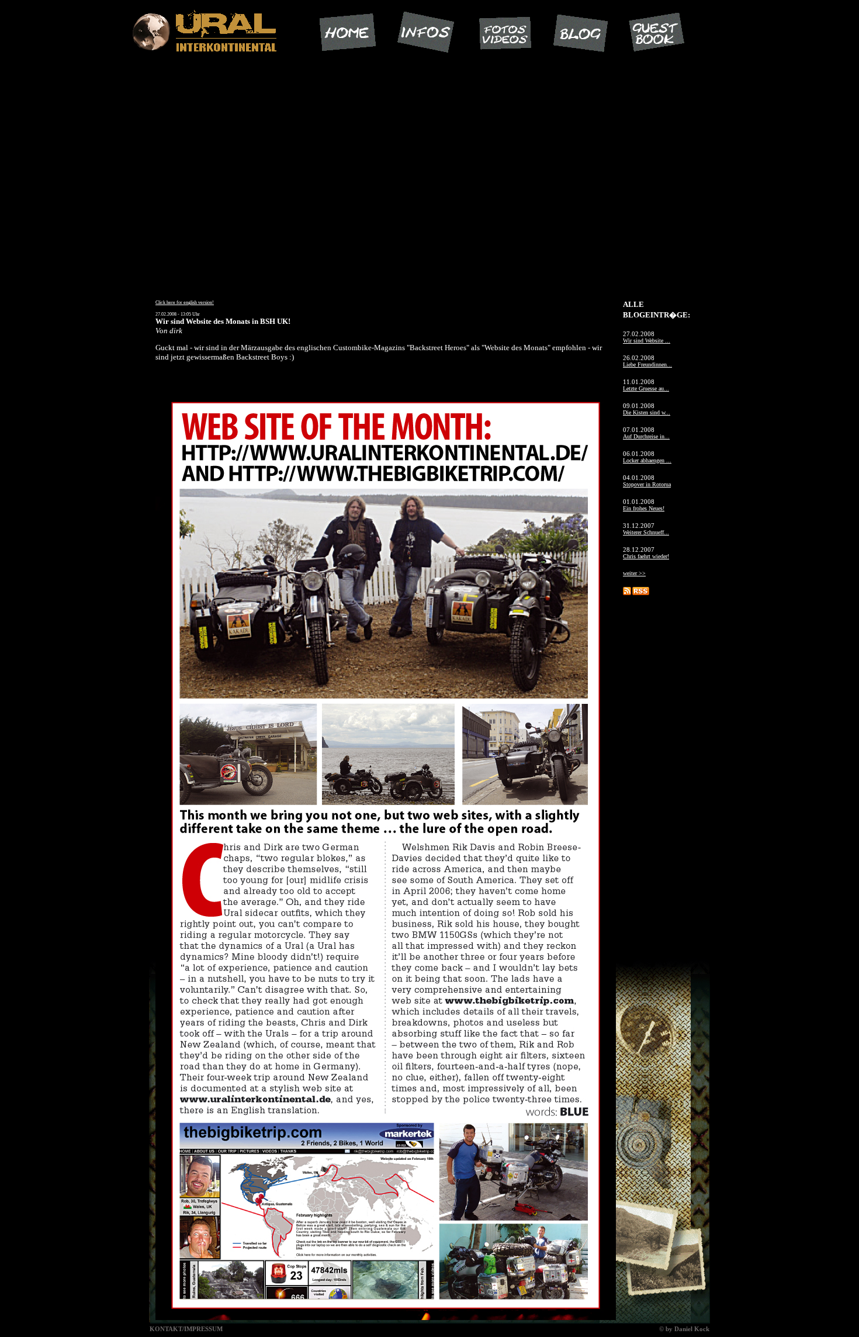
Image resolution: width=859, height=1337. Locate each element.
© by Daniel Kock (684, 1329)
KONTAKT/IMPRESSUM (186, 1329)
